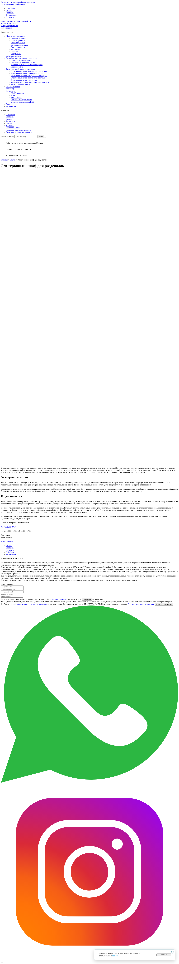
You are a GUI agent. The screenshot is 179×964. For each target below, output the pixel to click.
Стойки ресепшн (13, 87)
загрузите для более (60, 599)
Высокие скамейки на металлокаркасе (26, 65)
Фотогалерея (11, 15)
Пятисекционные (18, 47)
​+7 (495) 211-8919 (8, 527)
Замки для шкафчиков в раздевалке (20, 69)
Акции (9, 104)
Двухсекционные (18, 40)
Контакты (10, 17)
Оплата (9, 11)
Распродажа (11, 106)
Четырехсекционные (19, 45)
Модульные (15, 49)
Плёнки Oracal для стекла (21, 100)
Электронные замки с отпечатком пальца (28, 78)
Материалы (10, 91)
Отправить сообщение (164, 604)
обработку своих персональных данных (31, 604)
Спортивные (16, 54)
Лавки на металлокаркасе (21, 60)
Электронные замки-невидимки (24, 80)
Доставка (10, 13)
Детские (14, 51)
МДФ (13, 95)
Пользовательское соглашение (18, 130)
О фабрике (10, 8)
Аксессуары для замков (20, 84)
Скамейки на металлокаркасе (23, 62)
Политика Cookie (13, 128)
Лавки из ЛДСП (17, 67)
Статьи (9, 123)
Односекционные (18, 38)
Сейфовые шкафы (13, 56)
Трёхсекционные (18, 43)
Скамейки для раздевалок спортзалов (21, 58)
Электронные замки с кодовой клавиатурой (29, 76)
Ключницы (10, 89)
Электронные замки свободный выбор (27, 73)
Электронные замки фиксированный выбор (29, 71)
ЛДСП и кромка (17, 93)
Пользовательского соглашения (141, 604)
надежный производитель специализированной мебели (18, 3)
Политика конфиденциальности (19, 132)
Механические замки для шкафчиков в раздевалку (31, 82)
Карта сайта (11, 554)
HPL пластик (16, 98)
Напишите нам (7, 541)
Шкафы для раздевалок (15, 36)
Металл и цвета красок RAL (22, 102)
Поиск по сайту (7, 136)
